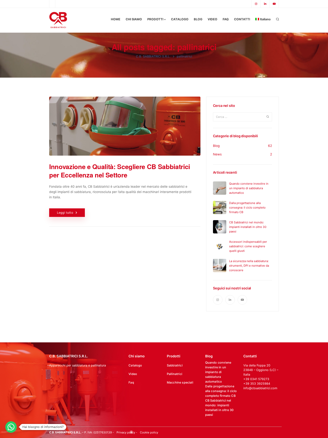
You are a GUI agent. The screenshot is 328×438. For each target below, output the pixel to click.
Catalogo (135, 365)
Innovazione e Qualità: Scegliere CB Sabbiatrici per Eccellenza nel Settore (119, 170)
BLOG (198, 19)
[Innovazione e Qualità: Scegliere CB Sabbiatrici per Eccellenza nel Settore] (124, 129)
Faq (131, 382)
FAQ (226, 19)
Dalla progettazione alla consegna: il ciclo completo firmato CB (221, 391)
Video (133, 374)
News (217, 154)
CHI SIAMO (134, 19)
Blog (216, 146)
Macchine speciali (180, 382)
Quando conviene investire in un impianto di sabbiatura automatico (218, 372)
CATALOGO (179, 19)
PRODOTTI (155, 19)
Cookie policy (149, 432)
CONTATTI (242, 19)
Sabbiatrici (175, 365)
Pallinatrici (174, 374)
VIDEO (212, 19)
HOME (115, 19)
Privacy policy (126, 432)
